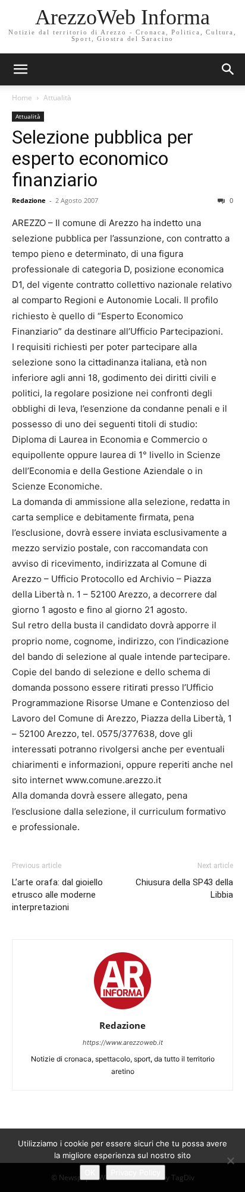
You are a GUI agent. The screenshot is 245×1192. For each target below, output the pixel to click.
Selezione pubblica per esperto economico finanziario (102, 158)
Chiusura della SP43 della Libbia (184, 888)
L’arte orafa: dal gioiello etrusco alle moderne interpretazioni (57, 895)
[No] (230, 1160)
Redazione (29, 200)
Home (22, 98)
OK (89, 1172)
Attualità (57, 98)
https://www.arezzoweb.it (123, 1042)
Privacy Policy (136, 1172)
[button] (228, 69)
